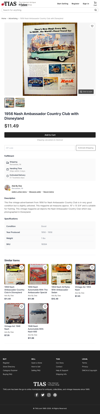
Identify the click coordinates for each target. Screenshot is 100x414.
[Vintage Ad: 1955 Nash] (85, 274)
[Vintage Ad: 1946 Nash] (14, 313)
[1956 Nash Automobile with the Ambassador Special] (38, 274)
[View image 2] (20, 103)
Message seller (35, 192)
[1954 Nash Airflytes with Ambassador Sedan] (61, 274)
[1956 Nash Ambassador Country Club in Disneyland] (14, 274)
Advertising (13, 18)
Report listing (48, 192)
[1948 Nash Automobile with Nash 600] (38, 313)
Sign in (86, 4)
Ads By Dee (17, 186)
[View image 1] (9, 103)
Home (3, 18)
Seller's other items (19, 192)
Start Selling (62, 4)
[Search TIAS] (95, 10)
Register (75, 4)
